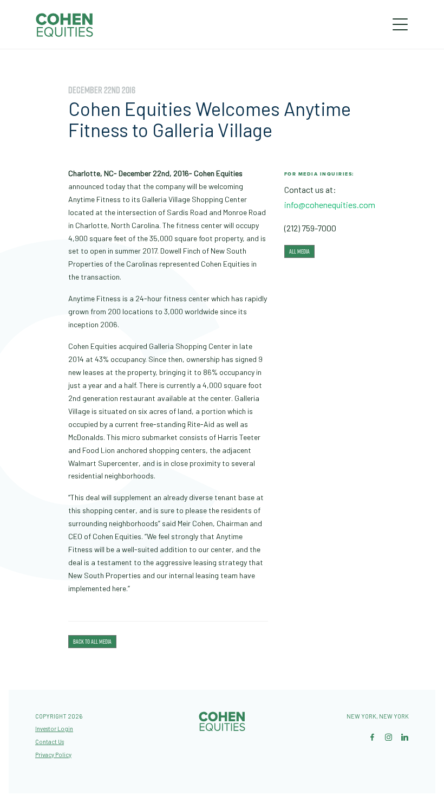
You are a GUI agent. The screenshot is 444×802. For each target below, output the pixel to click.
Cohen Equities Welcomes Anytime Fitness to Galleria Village (209, 119)
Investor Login (54, 728)
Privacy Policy (53, 754)
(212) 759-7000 (310, 228)
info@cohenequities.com (329, 204)
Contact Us (49, 741)
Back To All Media (92, 641)
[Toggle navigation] (400, 24)
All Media (299, 251)
